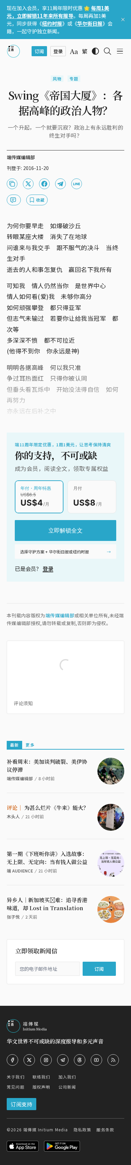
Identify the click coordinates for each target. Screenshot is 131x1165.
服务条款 (105, 1129)
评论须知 (23, 703)
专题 (74, 78)
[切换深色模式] (95, 51)
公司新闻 (67, 1087)
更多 (30, 745)
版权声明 (41, 1087)
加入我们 (67, 1077)
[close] (123, 19)
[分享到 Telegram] (60, 183)
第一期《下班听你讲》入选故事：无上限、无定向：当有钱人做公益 (47, 858)
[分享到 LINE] (76, 183)
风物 (57, 78)
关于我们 (16, 1077)
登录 (48, 568)
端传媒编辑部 (59, 615)
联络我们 (41, 1077)
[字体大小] (74, 51)
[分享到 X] (28, 183)
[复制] (12, 183)
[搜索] (107, 51)
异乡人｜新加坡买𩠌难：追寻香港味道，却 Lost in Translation (47, 904)
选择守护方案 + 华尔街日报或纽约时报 (54, 551)
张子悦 (13, 917)
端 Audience (20, 870)
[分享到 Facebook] (44, 183)
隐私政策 (82, 1129)
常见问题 (16, 1087)
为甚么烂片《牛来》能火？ (48, 808)
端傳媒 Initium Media (45, 1129)
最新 (14, 745)
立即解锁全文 (65, 530)
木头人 (13, 816)
